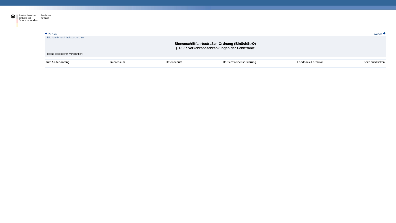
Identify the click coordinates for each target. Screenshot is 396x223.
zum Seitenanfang (58, 62)
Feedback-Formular (310, 62)
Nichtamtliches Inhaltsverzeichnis (66, 37)
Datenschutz (174, 62)
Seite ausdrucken (374, 62)
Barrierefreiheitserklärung (239, 62)
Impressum (117, 62)
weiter (378, 34)
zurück (52, 34)
